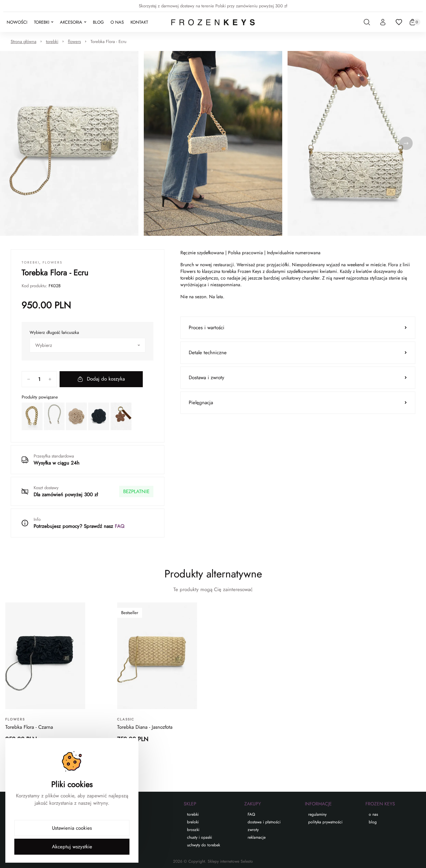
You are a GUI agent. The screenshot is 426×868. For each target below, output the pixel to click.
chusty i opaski (199, 837)
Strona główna (23, 41)
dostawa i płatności (264, 822)
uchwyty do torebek (203, 845)
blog (373, 822)
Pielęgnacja (201, 402)
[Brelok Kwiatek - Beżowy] (120, 417)
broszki (193, 830)
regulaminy (317, 814)
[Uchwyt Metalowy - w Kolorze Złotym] (32, 417)
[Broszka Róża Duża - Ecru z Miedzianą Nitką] (76, 417)
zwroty (253, 830)
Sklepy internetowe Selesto (230, 861)
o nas (373, 814)
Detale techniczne (208, 352)
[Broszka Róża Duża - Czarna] (98, 417)
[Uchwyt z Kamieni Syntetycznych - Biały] (54, 417)
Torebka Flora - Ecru (108, 41)
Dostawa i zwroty (206, 377)
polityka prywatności (325, 822)
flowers (74, 41)
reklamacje (257, 837)
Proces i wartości (206, 327)
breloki (193, 822)
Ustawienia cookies (72, 828)
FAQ (119, 526)
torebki (52, 41)
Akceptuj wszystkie (72, 846)
